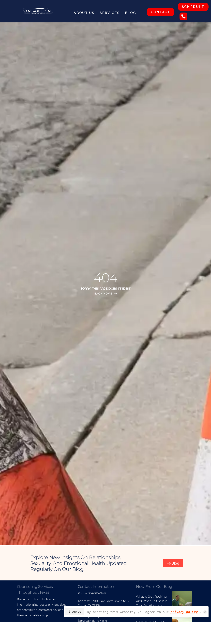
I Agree (75, 611)
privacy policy (184, 612)
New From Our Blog (154, 586)
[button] (205, 612)
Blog (130, 13)
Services (110, 13)
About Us (84, 13)
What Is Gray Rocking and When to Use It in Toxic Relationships (151, 601)
